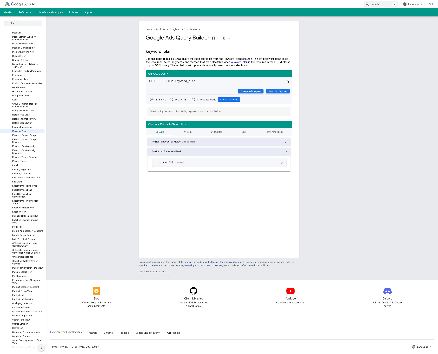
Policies (73, 12)
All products (173, 332)
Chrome (108, 332)
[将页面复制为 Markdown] (224, 38)
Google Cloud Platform (148, 332)
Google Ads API (177, 29)
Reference (25, 12)
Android (93, 332)
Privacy (64, 346)
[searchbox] (23, 23)
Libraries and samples (50, 12)
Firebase (124, 332)
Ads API (30, 4)
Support (89, 12)
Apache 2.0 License (148, 265)
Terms (53, 346)
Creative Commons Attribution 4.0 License (231, 262)
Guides (8, 12)
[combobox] (381, 4)
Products (160, 29)
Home (149, 29)
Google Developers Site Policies (194, 265)
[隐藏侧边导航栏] (41, 347)
